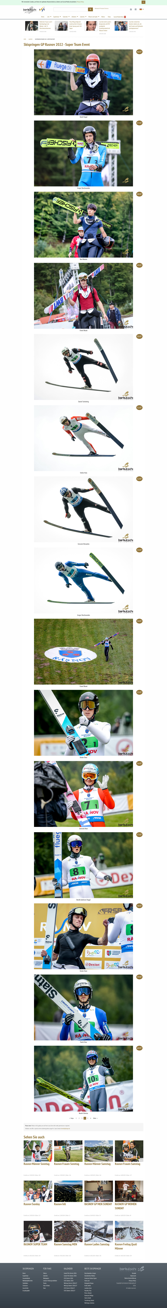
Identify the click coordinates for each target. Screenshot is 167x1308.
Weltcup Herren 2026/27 (70, 1283)
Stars (44, 1288)
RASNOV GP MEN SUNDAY (98, 1204)
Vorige (72, 1118)
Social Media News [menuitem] (119, 17)
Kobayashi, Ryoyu (88, 1283)
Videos (45, 1273)
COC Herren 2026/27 (69, 1288)
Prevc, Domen (88, 1293)
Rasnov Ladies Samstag (96, 1244)
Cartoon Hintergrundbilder (50, 1281)
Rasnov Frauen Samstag (127, 1164)
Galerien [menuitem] (82, 17)
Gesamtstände (26, 1278)
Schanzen (25, 1285)
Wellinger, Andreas (89, 1303)
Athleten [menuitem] (74, 17)
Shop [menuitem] (109, 17)
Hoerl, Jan (87, 1281)
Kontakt (134, 1273)
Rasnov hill (60, 1204)
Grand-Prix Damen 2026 (70, 1276)
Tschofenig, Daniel (89, 1300)
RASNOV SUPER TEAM (35, 1244)
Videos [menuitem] (103, 17)
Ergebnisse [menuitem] (56, 17)
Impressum (133, 1276)
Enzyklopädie (26, 1291)
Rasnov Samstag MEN (65, 1244)
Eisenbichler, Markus (89, 1276)
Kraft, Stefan (87, 1285)
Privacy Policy (80, 2)
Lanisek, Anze (88, 1288)
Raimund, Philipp (88, 1295)
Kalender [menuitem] (65, 17)
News (24, 1273)
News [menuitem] (42, 17)
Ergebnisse (25, 1276)
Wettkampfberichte (28, 1281)
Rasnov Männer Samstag (97, 1164)
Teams (44, 1283)
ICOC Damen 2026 (68, 1281)
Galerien (30, 39)
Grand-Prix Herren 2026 (70, 1273)
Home (25, 39)
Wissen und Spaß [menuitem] (92, 17)
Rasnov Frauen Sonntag (66, 1164)
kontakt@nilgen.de (65, 1128)
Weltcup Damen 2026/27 (70, 1285)
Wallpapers (46, 1278)
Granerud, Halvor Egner (90, 1278)
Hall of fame (46, 1285)
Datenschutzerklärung (130, 1278)
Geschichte (25, 1288)
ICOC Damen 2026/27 (69, 1291)
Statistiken (25, 1283)
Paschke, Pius (87, 1291)
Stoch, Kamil (87, 1298)
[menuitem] (131, 9)
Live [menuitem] (48, 17)
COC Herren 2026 (68, 1278)
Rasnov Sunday (32, 1204)
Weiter (94, 1118)
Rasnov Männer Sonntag (36, 1164)
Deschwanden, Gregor (90, 1273)
